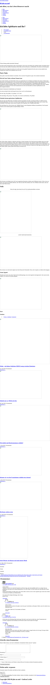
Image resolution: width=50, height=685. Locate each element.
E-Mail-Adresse (3, 657)
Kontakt (4, 15)
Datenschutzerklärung (40, 675)
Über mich (5, 11)
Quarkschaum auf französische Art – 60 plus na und (17, 637)
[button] (25, 566)
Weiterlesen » (3, 369)
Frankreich (14, 316)
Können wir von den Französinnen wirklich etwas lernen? (15, 477)
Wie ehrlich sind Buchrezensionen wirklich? (11, 443)
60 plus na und (5, 3)
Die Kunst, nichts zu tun (6, 512)
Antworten (5, 598)
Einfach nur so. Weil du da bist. (8, 400)
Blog (4, 9)
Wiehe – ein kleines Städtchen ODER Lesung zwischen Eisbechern (17, 366)
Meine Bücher (5, 10)
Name (1, 654)
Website (1, 659)
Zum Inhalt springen (4, 0)
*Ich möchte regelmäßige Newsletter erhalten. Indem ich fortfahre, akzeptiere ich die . (24, 675)
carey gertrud (9, 583)
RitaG (7, 615)
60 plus (5, 316)
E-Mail (1, 673)
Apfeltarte (9, 316)
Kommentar (3, 652)
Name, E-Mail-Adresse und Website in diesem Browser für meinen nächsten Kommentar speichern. (22, 662)
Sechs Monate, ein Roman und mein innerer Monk (13, 560)
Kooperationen (6, 12)
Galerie (4, 14)
